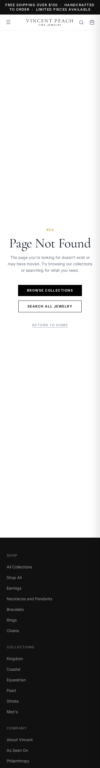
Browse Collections (50, 290)
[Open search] (81, 22)
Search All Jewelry (50, 306)
